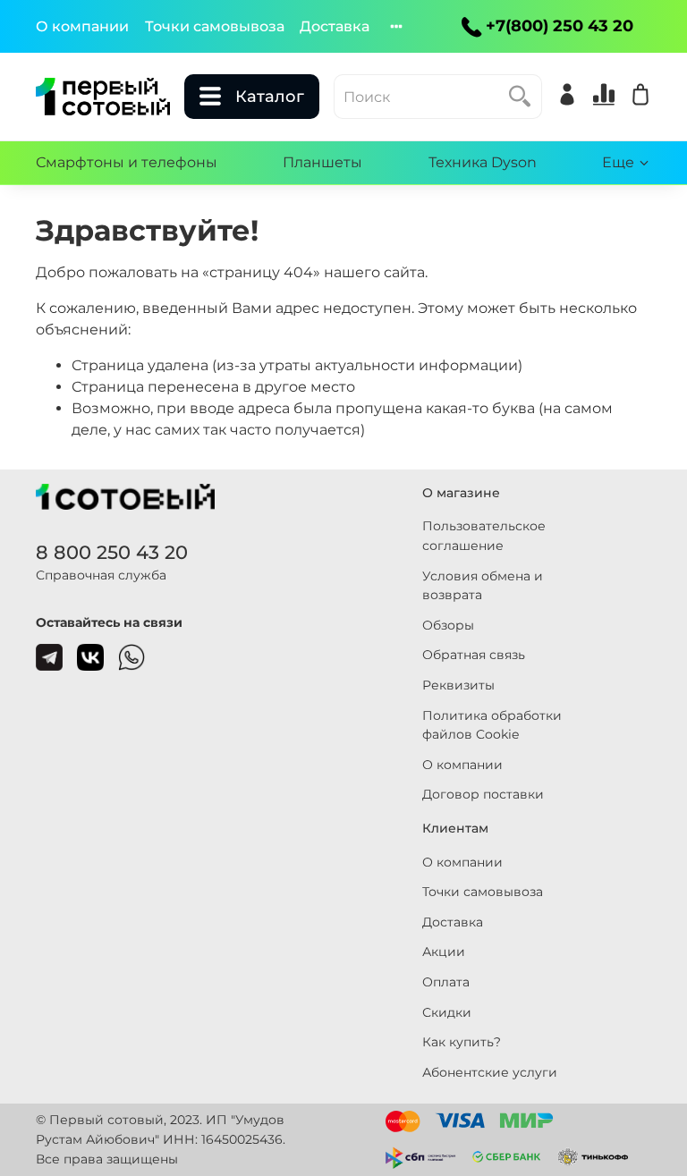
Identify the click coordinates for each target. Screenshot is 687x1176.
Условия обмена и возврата (482, 586)
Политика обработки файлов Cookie (492, 725)
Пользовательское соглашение (484, 536)
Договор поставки (483, 794)
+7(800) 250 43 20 (559, 26)
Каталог (269, 96)
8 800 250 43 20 (112, 552)
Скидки (446, 1012)
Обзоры (448, 625)
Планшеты (322, 162)
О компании (82, 26)
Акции (443, 951)
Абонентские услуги (489, 1072)
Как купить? (461, 1042)
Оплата (446, 982)
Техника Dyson (482, 162)
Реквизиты (458, 685)
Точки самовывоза (214, 26)
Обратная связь (473, 655)
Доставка (334, 26)
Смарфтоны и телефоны (126, 162)
